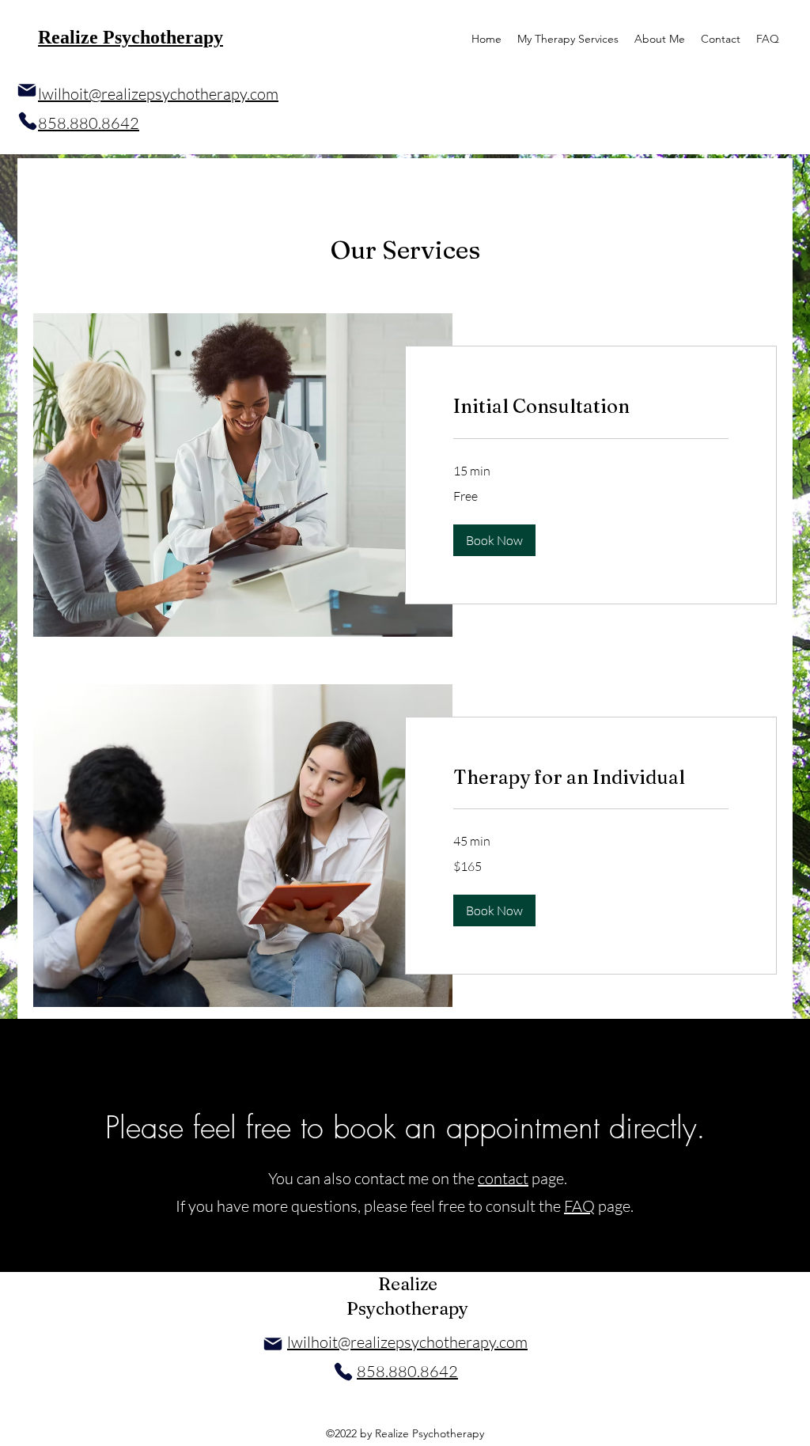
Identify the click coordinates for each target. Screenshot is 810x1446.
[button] (494, 540)
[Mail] (27, 90)
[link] (591, 406)
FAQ (579, 1206)
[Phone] (27, 121)
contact (503, 1178)
